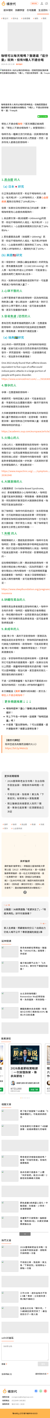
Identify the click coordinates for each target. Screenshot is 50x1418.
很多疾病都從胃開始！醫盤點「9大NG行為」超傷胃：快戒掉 (33, 950)
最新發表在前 (41, 1373)
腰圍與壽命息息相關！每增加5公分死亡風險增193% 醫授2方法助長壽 (34, 1011)
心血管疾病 (17, 828)
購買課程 (34, 3)
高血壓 (24, 824)
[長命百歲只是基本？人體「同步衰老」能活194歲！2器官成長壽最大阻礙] (10, 1176)
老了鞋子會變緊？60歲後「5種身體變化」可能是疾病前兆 (34, 1113)
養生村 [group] (5, 18)
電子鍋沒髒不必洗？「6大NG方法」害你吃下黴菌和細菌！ (34, 965)
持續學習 (19, 10)
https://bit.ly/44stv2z (16, 748)
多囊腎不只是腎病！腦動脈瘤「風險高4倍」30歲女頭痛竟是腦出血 (34, 1220)
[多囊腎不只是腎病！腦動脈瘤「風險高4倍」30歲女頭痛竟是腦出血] (10, 1222)
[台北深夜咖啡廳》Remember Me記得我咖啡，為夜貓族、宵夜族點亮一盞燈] (10, 997)
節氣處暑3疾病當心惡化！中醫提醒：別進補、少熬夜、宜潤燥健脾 (34, 1205)
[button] (46, 3)
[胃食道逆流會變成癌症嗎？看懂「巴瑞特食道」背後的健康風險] (10, 1160)
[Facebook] (25, 892)
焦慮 (34, 824)
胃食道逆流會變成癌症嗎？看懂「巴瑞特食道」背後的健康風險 (33, 1159)
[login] (42, 3)
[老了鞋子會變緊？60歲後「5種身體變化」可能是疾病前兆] (10, 1115)
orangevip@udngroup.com (22, 1397)
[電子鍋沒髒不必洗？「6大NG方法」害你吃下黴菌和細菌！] (10, 966)
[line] (40, 1391)
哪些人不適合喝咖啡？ (13, 695)
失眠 (42, 824)
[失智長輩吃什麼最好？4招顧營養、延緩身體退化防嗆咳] (10, 1130)
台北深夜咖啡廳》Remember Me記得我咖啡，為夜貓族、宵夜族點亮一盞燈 (33, 996)
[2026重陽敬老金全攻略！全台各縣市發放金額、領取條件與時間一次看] (10, 1251)
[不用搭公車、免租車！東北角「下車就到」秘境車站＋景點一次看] (10, 1266)
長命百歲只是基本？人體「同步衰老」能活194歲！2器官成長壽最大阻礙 (33, 1175)
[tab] (20, 1097)
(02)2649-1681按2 (19, 1400)
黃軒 (6, 824)
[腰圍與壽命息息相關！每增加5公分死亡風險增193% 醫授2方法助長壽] (10, 1012)
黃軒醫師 (19, 64)
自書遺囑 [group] (26, 18)
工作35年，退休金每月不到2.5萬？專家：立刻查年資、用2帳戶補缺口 (34, 1295)
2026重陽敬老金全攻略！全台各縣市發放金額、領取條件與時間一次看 (33, 1250)
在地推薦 (31, 10)
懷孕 (6, 828)
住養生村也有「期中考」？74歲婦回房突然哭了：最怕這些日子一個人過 (33, 1311)
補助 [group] (36, 18)
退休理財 (8, 10)
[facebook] (36, 1391)
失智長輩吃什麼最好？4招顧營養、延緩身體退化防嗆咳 (34, 1128)
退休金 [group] (15, 18)
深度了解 (34, 1089)
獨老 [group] (44, 18)
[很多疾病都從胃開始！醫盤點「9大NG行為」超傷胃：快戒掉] (10, 951)
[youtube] (45, 1391)
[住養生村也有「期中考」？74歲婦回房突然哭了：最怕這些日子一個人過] (10, 1312)
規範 (3, 1364)
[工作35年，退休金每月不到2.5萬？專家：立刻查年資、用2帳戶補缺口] (10, 1297)
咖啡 (15, 824)
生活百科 (43, 10)
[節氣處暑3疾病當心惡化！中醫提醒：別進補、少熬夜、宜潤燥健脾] (10, 1206)
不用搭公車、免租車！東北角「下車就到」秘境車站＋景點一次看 (33, 1265)
